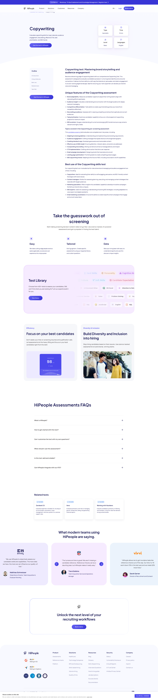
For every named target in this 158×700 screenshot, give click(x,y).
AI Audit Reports (111, 664)
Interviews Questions (94, 667)
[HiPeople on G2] (30, 660)
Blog (89, 656)
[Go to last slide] (57, 564)
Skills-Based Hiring (94, 664)
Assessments (57, 656)
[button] (42, 8)
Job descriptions (93, 675)
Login (120, 8)
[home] (29, 8)
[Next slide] (101, 564)
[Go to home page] (31, 653)
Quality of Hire (73, 675)
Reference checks (58, 660)
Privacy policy (130, 660)
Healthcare (72, 656)
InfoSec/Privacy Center (113, 671)
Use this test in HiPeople (40, 45)
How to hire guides (93, 671)
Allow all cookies (142, 696)
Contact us (129, 667)
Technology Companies (76, 660)
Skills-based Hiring (74, 667)
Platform (55, 664)
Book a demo (129, 8)
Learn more (89, 697)
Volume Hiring (73, 671)
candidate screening (74, 132)
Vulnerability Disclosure (113, 660)
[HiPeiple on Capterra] (32, 667)
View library (35, 298)
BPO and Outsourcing (75, 664)
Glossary (91, 660)
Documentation (93, 682)
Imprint (128, 664)
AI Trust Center (111, 667)
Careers (128, 656)
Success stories (93, 679)
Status (108, 656)
